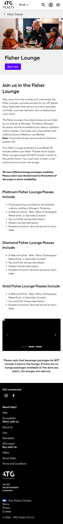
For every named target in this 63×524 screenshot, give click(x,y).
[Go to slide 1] (24, 347)
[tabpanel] (31, 331)
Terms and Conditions (14, 463)
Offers (5, 452)
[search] (43, 4)
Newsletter (8, 438)
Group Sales (9, 458)
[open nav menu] (58, 4)
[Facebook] (13, 395)
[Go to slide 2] (31, 347)
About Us (7, 427)
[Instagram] (6, 395)
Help (4, 412)
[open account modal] (50, 4)
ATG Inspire (8, 443)
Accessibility (9, 418)
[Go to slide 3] (39, 347)
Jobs (4, 432)
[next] (56, 335)
